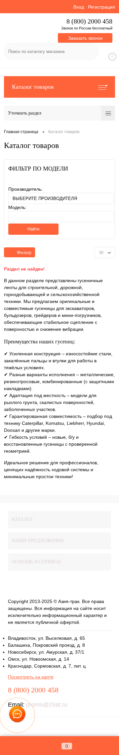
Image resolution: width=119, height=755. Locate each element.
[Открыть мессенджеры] (17, 715)
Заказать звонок (85, 38)
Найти (33, 228)
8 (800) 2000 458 (89, 21)
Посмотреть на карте (31, 677)
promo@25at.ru (46, 704)
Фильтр (24, 252)
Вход (78, 7)
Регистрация (101, 7)
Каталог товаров (33, 86)
